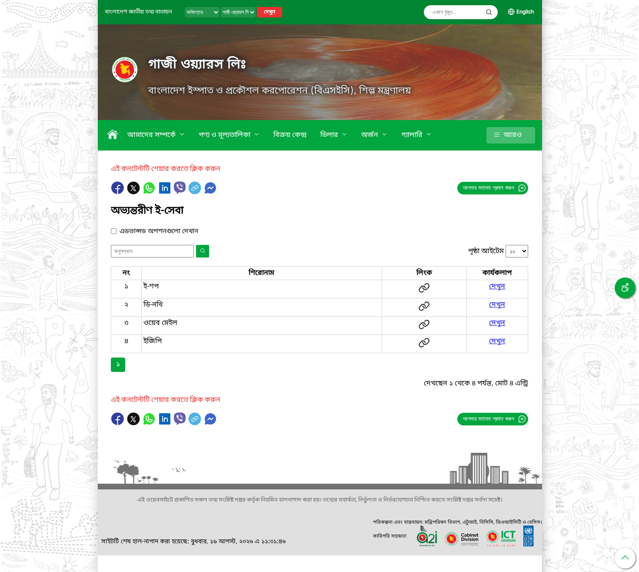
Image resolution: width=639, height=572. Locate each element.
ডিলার (330, 135)
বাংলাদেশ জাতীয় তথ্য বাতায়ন (138, 12)
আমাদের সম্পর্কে (152, 135)
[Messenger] (210, 192)
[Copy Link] (195, 192)
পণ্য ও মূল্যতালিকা (225, 135)
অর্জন (370, 135)
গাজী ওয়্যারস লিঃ (197, 65)
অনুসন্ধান (489, 12)
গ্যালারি (412, 135)
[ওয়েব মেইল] (424, 328)
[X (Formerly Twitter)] (134, 192)
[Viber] (179, 187)
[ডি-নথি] (424, 309)
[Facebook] (118, 192)
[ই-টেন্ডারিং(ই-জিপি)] (424, 346)
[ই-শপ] (424, 291)
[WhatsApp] (150, 192)
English (525, 12)
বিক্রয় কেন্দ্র (289, 135)
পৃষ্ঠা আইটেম (486, 251)
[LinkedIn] (165, 192)
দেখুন (269, 12)
